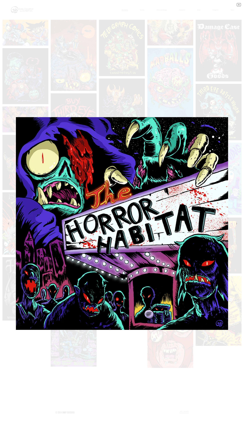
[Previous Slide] (8, 223)
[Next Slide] (236, 223)
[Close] (238, 5)
